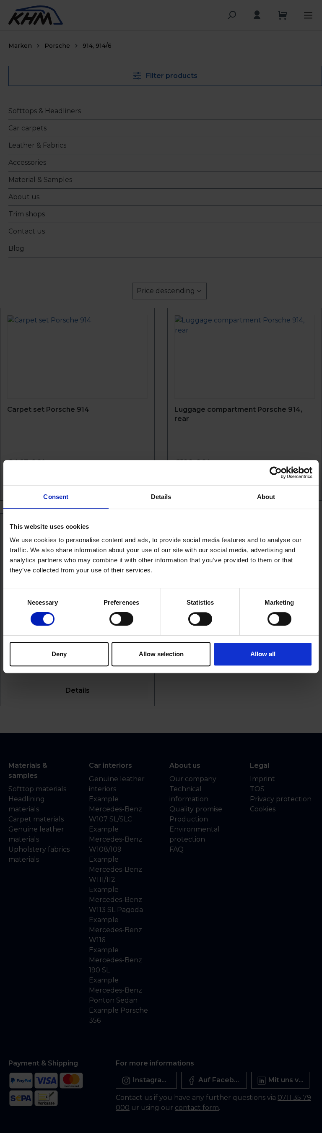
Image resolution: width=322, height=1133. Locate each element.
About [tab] (266, 496)
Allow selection (161, 653)
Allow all (262, 653)
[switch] (121, 619)
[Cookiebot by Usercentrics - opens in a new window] (275, 472)
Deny (59, 653)
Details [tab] (161, 496)
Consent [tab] (55, 496)
